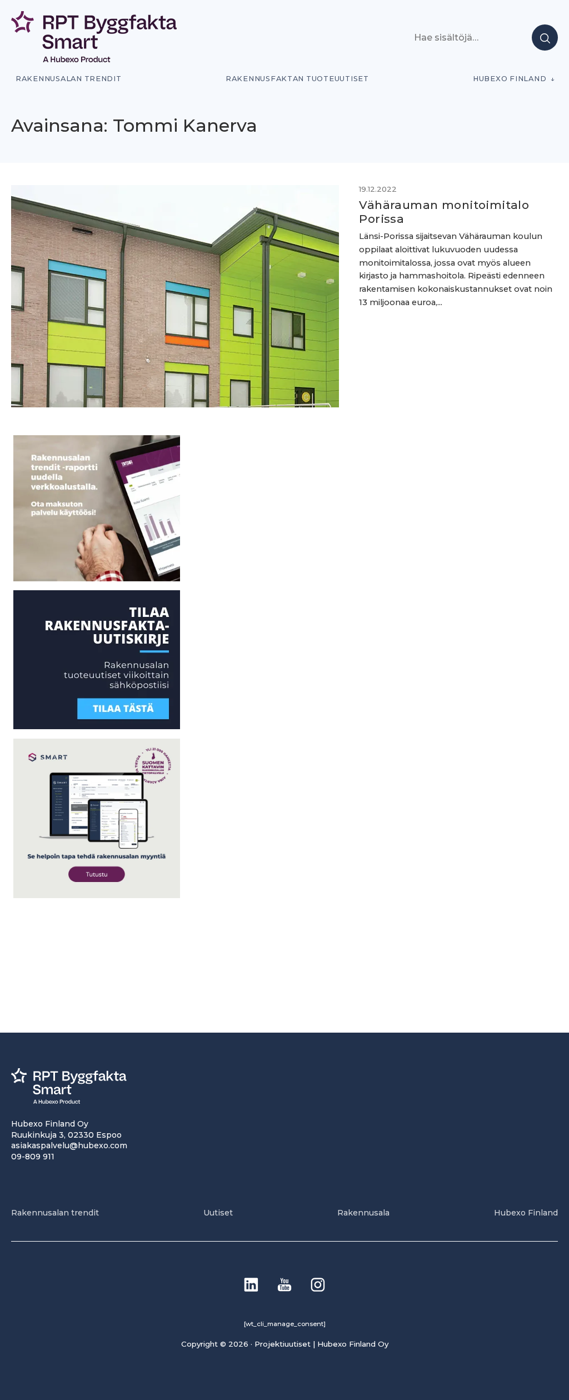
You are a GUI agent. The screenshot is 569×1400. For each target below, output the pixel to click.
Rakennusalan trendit (69, 78)
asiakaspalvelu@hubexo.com (69, 1145)
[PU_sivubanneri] (96, 578)
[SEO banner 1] (96, 895)
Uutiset (218, 1213)
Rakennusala (363, 1213)
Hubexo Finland (509, 78)
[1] (96, 726)
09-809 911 (32, 1157)
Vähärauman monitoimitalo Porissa (444, 212)
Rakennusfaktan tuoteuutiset (297, 78)
